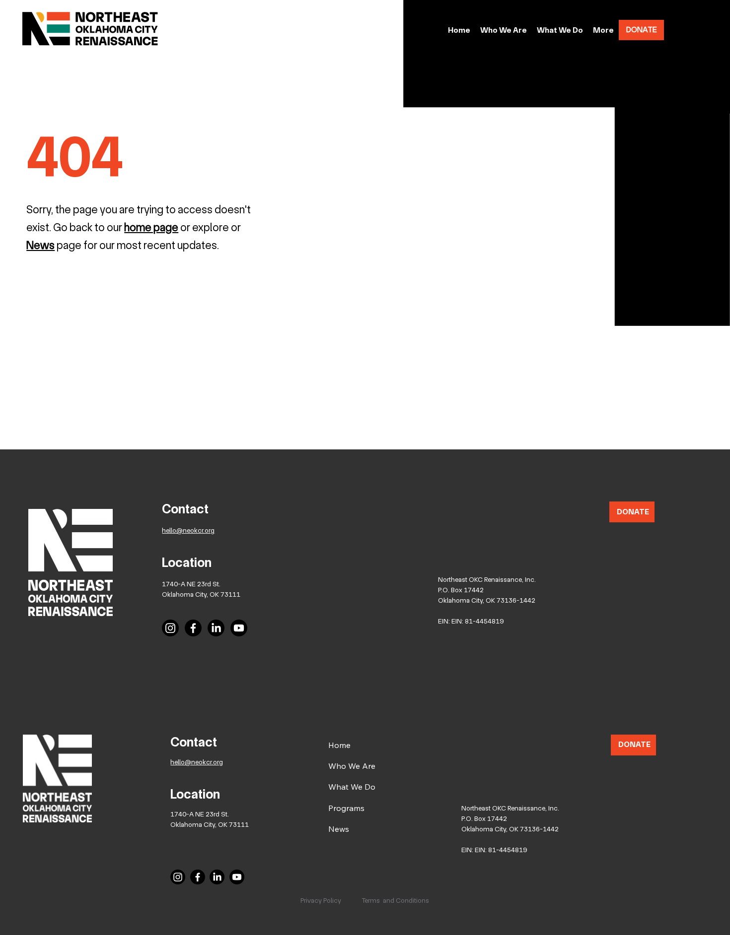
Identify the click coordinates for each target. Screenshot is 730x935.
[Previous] (14, 247)
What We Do (351, 787)
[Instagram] (170, 628)
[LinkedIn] (216, 628)
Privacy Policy (320, 900)
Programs (346, 808)
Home (339, 745)
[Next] (643, 247)
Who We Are (351, 766)
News (338, 829)
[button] (603, 30)
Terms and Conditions (395, 900)
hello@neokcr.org (188, 530)
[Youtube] (238, 628)
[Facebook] (193, 628)
